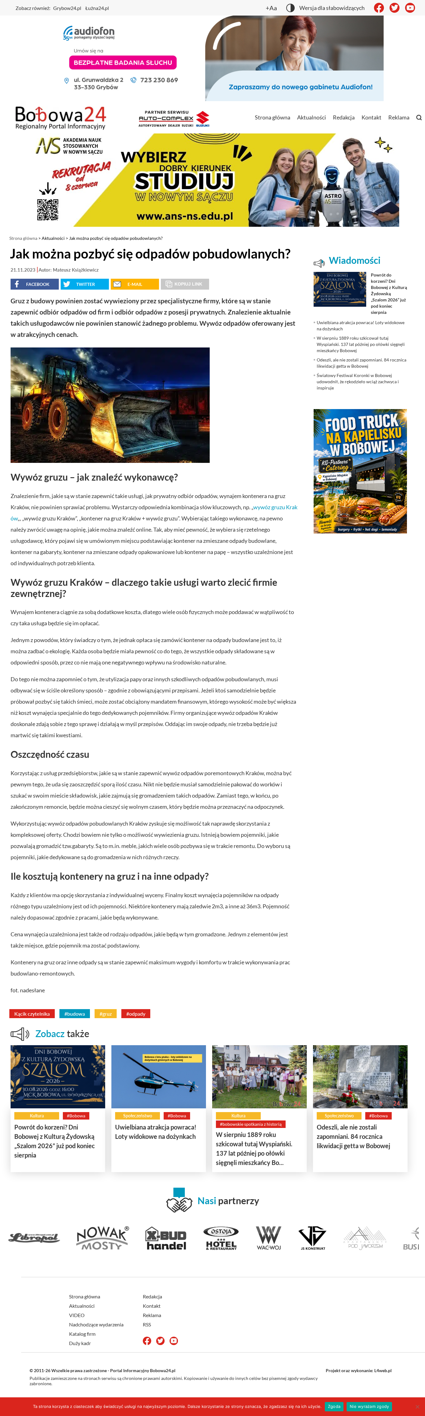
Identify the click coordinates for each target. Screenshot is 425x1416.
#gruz (106, 1014)
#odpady (135, 1014)
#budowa (74, 1014)
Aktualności (311, 117)
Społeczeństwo (137, 1115)
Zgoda (334, 1406)
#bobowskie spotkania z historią (251, 1124)
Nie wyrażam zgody (369, 1406)
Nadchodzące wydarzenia (96, 1324)
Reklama (398, 117)
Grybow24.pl (67, 8)
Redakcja (344, 117)
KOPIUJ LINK (188, 284)
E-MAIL (135, 284)
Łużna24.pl (97, 8)
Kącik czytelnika (32, 1014)
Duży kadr (80, 1343)
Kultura (37, 1115)
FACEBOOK (37, 284)
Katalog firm (82, 1334)
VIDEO (77, 1315)
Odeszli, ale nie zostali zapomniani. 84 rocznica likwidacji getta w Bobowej (353, 1136)
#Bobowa (76, 1115)
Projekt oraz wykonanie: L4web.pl (359, 1370)
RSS (147, 1324)
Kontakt (371, 117)
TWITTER (85, 284)
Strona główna (272, 117)
